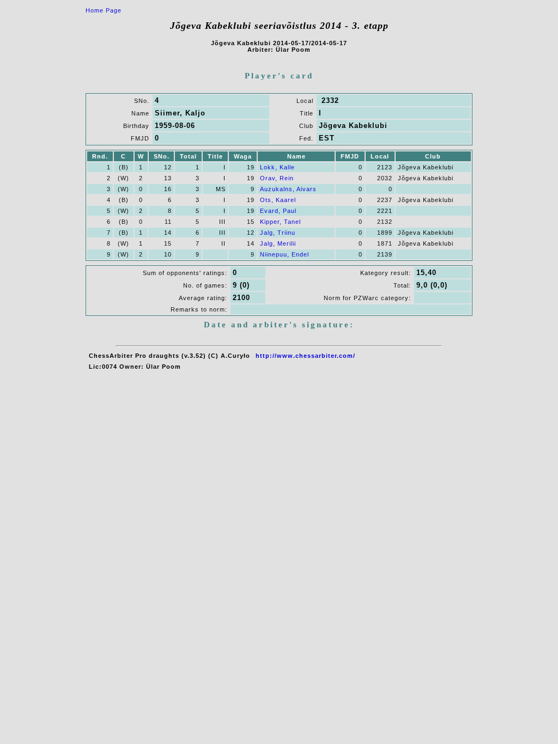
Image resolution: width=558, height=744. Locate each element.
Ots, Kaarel (278, 200)
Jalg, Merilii (278, 243)
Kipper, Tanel (280, 221)
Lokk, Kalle (277, 167)
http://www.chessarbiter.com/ (305, 355)
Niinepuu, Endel (284, 254)
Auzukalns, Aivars (288, 189)
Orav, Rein (277, 178)
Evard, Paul (278, 211)
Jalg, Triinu (277, 232)
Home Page (104, 10)
